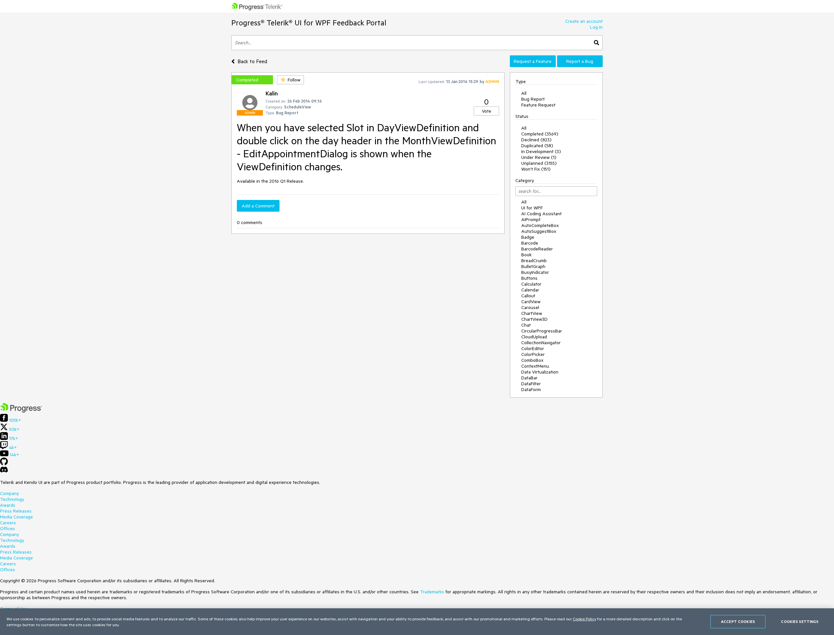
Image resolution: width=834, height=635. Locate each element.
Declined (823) (536, 140)
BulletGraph (533, 266)
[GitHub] (4, 464)
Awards (7, 505)
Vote (486, 111)
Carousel (530, 307)
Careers (8, 523)
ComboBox (532, 360)
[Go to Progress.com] (21, 411)
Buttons (529, 278)
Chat (526, 325)
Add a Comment (258, 206)
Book (526, 255)
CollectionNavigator (541, 343)
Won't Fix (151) (536, 169)
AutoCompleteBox (540, 225)
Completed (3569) (539, 134)
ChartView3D (534, 319)
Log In (596, 27)
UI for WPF (532, 208)
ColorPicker (533, 354)
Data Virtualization (539, 372)
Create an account (584, 21)
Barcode (529, 243)
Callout (528, 296)
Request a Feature (533, 61)
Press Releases (16, 511)
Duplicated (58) (537, 145)
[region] (417, 621)
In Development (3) (541, 151)
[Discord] (4, 471)
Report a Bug (579, 61)
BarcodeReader (537, 249)
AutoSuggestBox (538, 231)
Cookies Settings (799, 621)
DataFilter (531, 384)
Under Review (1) (538, 157)
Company (9, 493)
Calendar (530, 290)
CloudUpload (534, 337)
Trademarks (432, 592)
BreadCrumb (534, 260)
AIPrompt (530, 219)
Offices (7, 528)
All (523, 93)
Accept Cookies (738, 621)
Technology (12, 499)
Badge (527, 237)
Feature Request (538, 105)
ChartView (531, 313)
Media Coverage (16, 517)
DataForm (531, 389)
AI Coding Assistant (541, 214)
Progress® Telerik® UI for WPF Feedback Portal (308, 22)
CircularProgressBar (541, 331)
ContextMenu (535, 366)
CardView (530, 301)
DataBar (529, 378)
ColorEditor (532, 348)
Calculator (531, 284)
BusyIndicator (535, 272)
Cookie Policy (584, 618)
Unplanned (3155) (539, 163)
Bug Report (533, 99)
